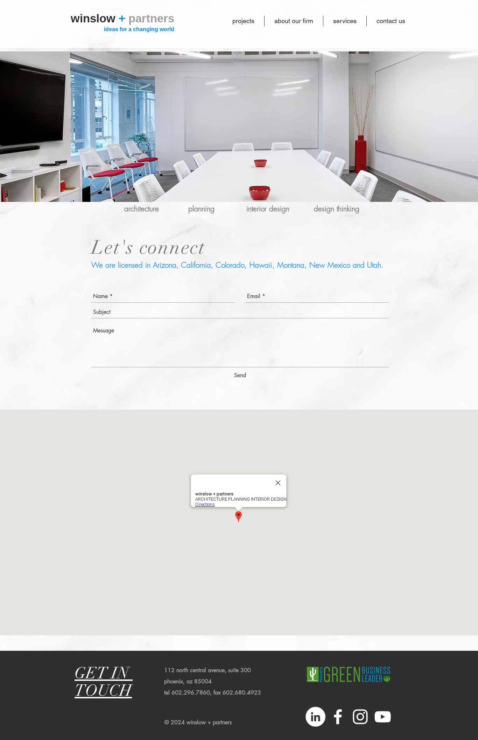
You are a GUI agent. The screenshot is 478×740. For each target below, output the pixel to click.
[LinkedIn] (315, 717)
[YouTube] (383, 717)
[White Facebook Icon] (338, 717)
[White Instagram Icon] (360, 717)
